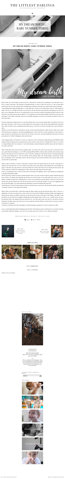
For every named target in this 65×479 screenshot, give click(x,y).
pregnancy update (44, 216)
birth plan (26, 216)
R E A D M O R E (32, 365)
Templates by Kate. (59, 477)
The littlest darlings (32, 5)
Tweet (34, 219)
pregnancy (34, 216)
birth (21, 216)
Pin (39, 219)
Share (27, 219)
